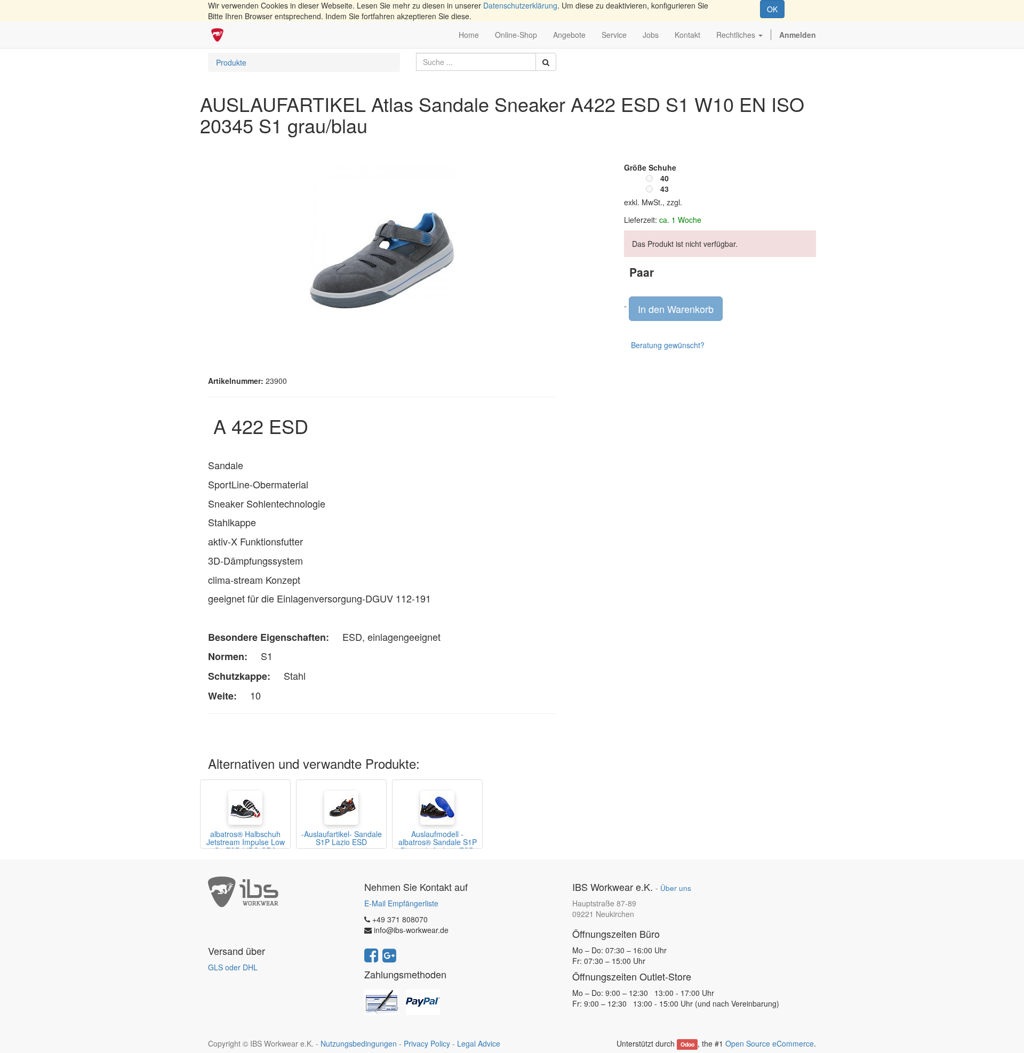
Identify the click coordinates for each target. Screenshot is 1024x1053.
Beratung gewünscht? (668, 345)
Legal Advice (478, 1043)
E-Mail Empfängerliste (401, 903)
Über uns (675, 888)
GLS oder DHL (233, 967)
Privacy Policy (427, 1043)
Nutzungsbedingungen (359, 1043)
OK (772, 9)
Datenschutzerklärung (520, 5)
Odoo (687, 1044)
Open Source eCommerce (769, 1043)
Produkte (231, 62)
